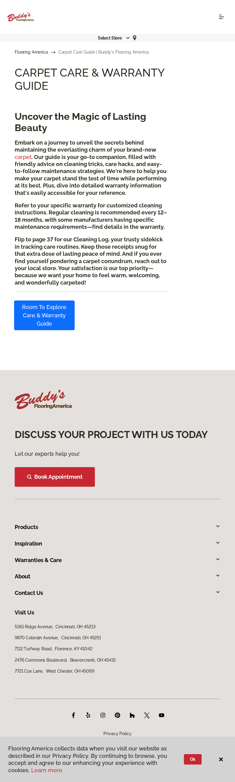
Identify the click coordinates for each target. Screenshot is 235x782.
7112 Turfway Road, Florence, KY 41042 (53, 648)
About (22, 576)
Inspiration (28, 543)
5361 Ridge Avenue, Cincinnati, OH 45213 (55, 626)
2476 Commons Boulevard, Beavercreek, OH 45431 (65, 660)
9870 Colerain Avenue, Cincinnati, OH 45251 (58, 637)
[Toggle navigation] (221, 17)
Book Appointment (58, 477)
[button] (114, 38)
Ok (193, 759)
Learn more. (47, 770)
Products (26, 527)
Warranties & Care (38, 560)
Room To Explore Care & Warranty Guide (44, 315)
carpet (23, 157)
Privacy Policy (117, 733)
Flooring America (31, 52)
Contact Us (29, 593)
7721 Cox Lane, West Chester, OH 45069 (54, 671)
